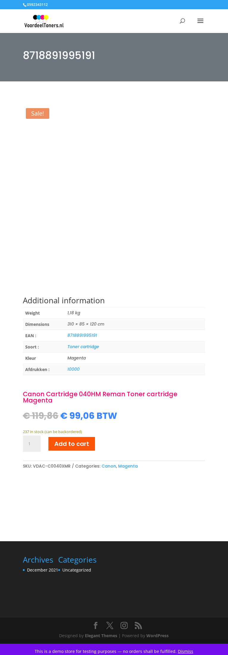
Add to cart (71, 444)
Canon (109, 466)
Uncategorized (76, 570)
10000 (73, 369)
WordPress (157, 635)
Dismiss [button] (185, 651)
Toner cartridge (83, 347)
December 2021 (42, 570)
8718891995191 (82, 335)
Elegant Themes (101, 635)
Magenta (128, 466)
